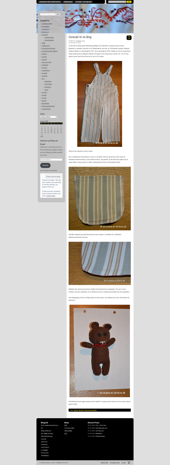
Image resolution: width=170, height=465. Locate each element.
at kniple (44, 56)
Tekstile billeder (49, 40)
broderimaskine (49, 37)
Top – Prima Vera (101, 425)
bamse (76, 410)
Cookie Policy (50, 196)
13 (51, 129)
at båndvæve (46, 26)
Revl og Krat (44, 453)
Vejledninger (68, 1)
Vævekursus (100, 431)
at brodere (45, 34)
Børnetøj (81, 410)
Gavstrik (43, 439)
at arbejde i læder (47, 23)
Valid (68, 431)
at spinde (44, 73)
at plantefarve (46, 70)
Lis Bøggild (44, 450)
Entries (104, 462)
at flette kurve (46, 45)
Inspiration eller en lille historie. (50, 1)
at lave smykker (46, 62)
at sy (43, 78)
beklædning (48, 81)
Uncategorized (46, 109)
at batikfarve (45, 29)
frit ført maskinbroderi (48, 106)
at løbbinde (45, 65)
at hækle (44, 54)
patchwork (48, 87)
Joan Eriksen (45, 447)
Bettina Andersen (46, 431)
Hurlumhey (44, 444)
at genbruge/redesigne (48, 48)
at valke (44, 95)
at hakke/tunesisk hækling (49, 51)
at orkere (44, 67)
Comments (69, 428)
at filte (43, 43)
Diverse (44, 100)
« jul (41, 136)
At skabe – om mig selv (83, 1)
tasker (46, 89)
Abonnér (45, 165)
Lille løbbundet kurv (102, 428)
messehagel (48, 84)
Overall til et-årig (80, 37)
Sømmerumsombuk (91, 410)
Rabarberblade (100, 436)
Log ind (123, 462)
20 (51, 131)
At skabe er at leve (84, 18)
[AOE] (128, 462)
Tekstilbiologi (45, 455)
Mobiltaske (99, 433)
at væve (44, 98)
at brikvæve (45, 32)
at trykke (44, 92)
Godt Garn (44, 441)
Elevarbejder (45, 103)
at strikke (44, 76)
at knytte (44, 59)
